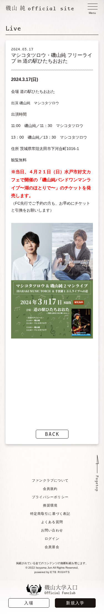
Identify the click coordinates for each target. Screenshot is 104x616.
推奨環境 (50, 505)
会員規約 (50, 488)
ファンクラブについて (50, 480)
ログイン (52, 538)
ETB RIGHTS (60, 572)
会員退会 (52, 547)
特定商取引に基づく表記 (50, 513)
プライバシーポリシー (50, 497)
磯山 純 (40, 8)
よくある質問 (52, 522)
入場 (28, 602)
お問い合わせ (52, 530)
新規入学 (75, 602)
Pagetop (97, 483)
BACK (52, 434)
